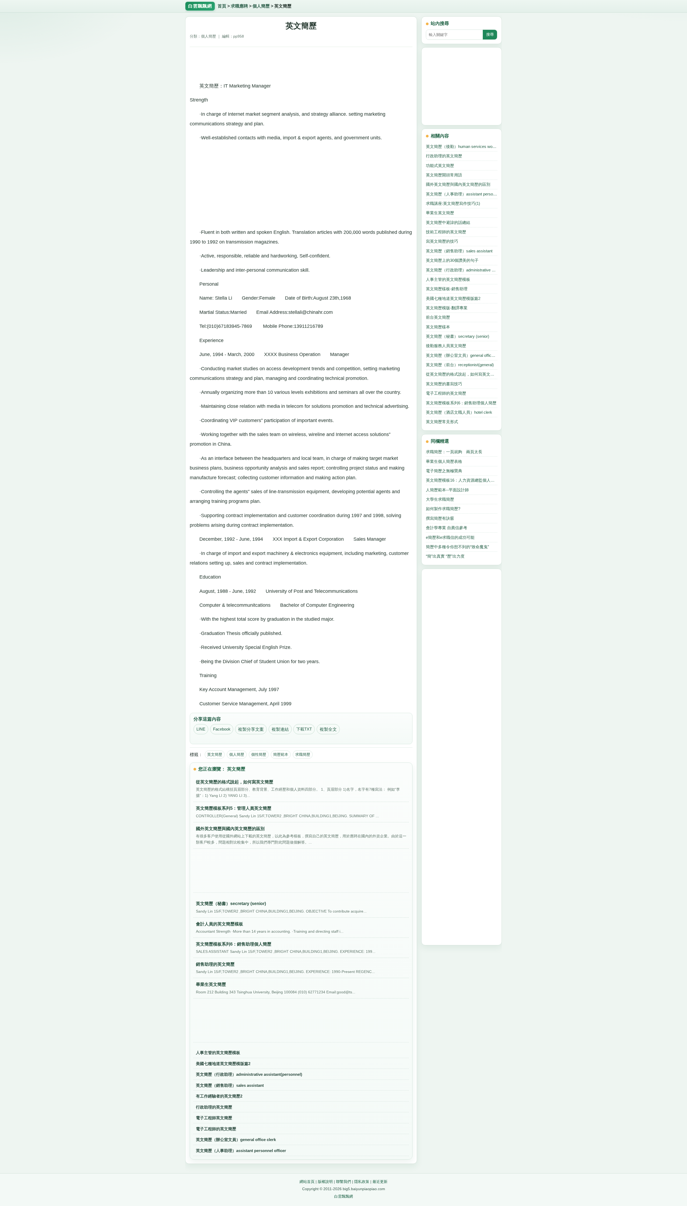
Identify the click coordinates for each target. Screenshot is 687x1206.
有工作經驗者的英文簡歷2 (219, 1096)
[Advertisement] (301, 62)
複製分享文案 (251, 729)
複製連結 (280, 729)
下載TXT (304, 729)
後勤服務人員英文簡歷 (446, 345)
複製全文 (328, 729)
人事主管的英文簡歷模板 (218, 1052)
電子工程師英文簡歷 (214, 1118)
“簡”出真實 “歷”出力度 (445, 556)
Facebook (222, 729)
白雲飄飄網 (343, 1196)
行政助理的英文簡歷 (214, 1107)
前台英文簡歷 (438, 317)
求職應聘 (239, 6)
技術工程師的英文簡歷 (446, 232)
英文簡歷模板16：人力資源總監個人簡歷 (461, 480)
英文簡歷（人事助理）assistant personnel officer (241, 1150)
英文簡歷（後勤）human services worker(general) (461, 146)
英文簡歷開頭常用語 (444, 175)
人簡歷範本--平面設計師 (447, 490)
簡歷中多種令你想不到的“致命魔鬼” (457, 546)
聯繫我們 (343, 1181)
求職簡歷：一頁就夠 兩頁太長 (454, 451)
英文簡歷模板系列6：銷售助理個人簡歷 (461, 403)
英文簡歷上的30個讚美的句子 (452, 260)
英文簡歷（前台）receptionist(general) (460, 364)
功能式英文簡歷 (440, 165)
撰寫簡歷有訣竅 (440, 518)
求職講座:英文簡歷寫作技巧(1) (453, 203)
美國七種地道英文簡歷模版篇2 (223, 1063)
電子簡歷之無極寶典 (444, 470)
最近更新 (380, 1181)
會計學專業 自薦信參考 (446, 527)
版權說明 (325, 1181)
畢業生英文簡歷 (440, 212)
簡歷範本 (280, 754)
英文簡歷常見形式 (442, 421)
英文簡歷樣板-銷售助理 (446, 288)
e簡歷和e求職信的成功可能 (450, 537)
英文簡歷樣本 (438, 327)
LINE (200, 729)
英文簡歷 (214, 754)
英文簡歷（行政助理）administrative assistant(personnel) (249, 1074)
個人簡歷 (261, 6)
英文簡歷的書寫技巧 (444, 384)
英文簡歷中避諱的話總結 (448, 222)
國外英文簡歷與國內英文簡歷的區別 (458, 184)
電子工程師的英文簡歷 (216, 1129)
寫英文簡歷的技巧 (442, 241)
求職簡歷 (302, 754)
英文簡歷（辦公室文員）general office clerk (236, 1139)
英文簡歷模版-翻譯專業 (446, 308)
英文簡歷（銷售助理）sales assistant (230, 1085)
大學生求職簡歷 (440, 499)
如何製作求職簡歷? (443, 508)
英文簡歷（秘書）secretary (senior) (457, 336)
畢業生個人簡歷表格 (444, 461)
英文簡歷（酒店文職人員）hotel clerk (459, 412)
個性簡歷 (258, 754)
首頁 (222, 6)
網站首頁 (307, 1181)
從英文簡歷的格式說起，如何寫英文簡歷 (461, 374)
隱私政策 (361, 1181)
